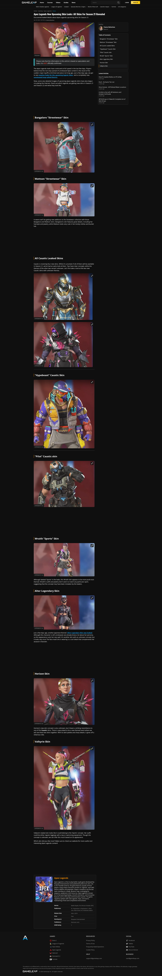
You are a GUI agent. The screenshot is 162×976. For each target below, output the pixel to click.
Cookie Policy (90, 950)
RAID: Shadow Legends (42, 7)
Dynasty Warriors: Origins (78, 7)
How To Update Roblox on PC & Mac (110, 77)
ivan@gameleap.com (132, 958)
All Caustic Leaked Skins (107, 46)
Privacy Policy (90, 940)
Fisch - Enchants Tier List (106, 82)
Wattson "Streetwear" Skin (108, 42)
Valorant (55, 953)
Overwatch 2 (56, 956)
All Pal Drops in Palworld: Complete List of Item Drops (112, 100)
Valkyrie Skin (104, 66)
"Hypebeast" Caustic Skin (108, 49)
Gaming (40, 11)
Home (35, 11)
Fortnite (114, 7)
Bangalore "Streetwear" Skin (109, 39)
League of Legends (56, 7)
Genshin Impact (104, 7)
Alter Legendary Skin (106, 59)
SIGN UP (135, 2)
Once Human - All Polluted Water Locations (112, 87)
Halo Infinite (56, 947)
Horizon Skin (104, 63)
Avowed (66, 7)
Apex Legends (48, 11)
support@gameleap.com (94, 958)
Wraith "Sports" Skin (106, 56)
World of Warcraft (93, 7)
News (54, 11)
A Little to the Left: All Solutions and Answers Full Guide (110, 93)
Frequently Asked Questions (95, 947)
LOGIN (127, 2)
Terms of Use (90, 944)
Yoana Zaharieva (50, 20)
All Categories (122, 7)
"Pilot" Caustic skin (106, 52)
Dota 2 (54, 940)
